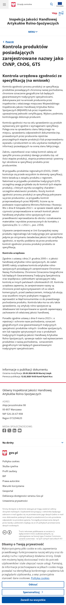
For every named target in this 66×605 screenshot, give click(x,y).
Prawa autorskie (10, 481)
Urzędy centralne (24, 4)
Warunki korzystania (13, 485)
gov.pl (13, 453)
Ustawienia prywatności (15, 500)
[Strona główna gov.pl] (13, 4)
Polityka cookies (10, 461)
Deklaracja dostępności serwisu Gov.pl (22, 495)
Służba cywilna (10, 466)
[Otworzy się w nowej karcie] (4, 431)
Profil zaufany (9, 471)
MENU (31, 31)
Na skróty (8, 442)
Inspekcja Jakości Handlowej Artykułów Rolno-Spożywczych (33, 21)
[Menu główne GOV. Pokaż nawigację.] (4, 4)
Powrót (10, 41)
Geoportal (7, 490)
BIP (4, 476)
